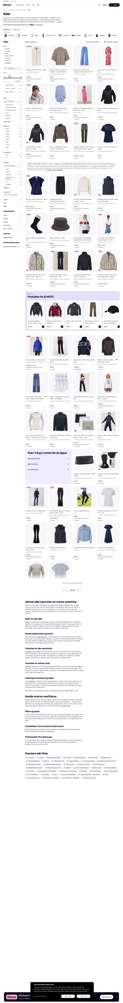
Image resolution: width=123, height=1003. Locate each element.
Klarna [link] (5, 10)
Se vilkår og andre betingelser (54, 170)
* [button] (33, 78)
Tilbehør (7, 60)
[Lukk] (91, 984)
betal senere (66, 706)
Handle (28, 5)
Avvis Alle (68, 996)
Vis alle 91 (6, 187)
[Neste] (117, 35)
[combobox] (93, 42)
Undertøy (7, 58)
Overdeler (7, 51)
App (33, 5)
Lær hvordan (39, 25)
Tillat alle (83, 996)
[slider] (5, 78)
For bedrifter (13, 1)
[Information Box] (37, 42)
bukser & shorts (42, 637)
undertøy (31, 681)
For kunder (6, 1)
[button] (105, 5)
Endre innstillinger (40, 996)
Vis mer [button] (72, 590)
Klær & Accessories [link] (21, 10)
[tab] (6, 29)
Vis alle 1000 (7, 121)
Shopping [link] (11, 10)
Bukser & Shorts (9, 56)
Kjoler (6, 53)
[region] (62, 991)
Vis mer (59, 22)
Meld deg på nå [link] (107, 997)
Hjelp (38, 5)
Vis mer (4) (8, 63)
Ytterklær (7, 48)
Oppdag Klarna (20, 5)
